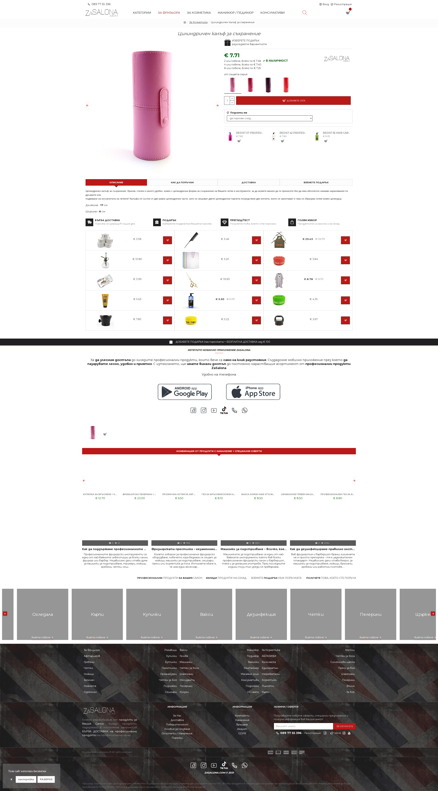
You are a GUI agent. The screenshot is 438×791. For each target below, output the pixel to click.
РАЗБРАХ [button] (46, 779)
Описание (116, 182)
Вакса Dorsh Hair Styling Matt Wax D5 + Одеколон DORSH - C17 (337, 494)
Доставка (249, 182)
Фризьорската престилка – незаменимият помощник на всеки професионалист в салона (184, 549)
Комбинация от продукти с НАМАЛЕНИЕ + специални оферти (219, 451)
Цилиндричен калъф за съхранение (124, 426)
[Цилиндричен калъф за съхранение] (232, 85)
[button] (87, 105)
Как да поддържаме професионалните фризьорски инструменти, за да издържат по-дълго (115, 549)
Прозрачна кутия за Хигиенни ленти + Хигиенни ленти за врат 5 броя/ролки (100, 494)
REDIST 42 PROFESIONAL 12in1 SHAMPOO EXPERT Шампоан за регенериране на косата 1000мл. (294, 132)
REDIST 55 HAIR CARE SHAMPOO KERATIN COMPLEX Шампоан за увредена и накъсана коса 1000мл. (337, 132)
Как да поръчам (182, 182)
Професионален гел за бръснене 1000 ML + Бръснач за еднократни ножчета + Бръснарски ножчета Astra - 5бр (258, 494)
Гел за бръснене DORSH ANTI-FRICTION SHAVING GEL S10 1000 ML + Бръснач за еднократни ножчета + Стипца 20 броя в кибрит (140, 494)
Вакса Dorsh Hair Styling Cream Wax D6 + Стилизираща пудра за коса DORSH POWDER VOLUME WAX (298, 494)
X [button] (11, 779)
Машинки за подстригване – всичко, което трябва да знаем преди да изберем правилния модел (254, 549)
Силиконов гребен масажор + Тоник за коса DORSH (219, 494)
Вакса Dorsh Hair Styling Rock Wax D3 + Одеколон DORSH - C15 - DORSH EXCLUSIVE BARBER (179, 494)
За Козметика (198, 22)
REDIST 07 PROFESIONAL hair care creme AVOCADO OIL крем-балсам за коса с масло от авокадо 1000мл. (250, 132)
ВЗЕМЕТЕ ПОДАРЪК (316, 182)
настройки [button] (26, 779)
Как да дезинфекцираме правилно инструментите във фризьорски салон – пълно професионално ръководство (323, 549)
